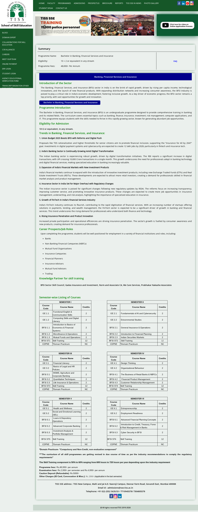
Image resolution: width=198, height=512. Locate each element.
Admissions (79, 3)
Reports (119, 3)
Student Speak (46, 8)
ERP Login (6, 69)
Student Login (9, 73)
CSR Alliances (8, 49)
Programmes (64, 3)
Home (41, 3)
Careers (6, 54)
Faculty (51, 3)
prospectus (93, 3)
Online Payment (9, 64)
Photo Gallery (151, 3)
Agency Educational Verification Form (12, 79)
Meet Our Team (9, 59)
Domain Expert (9, 37)
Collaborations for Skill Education (14, 43)
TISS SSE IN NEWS (133, 3)
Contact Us (61, 8)
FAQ (175, 61)
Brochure (107, 3)
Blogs (5, 32)
